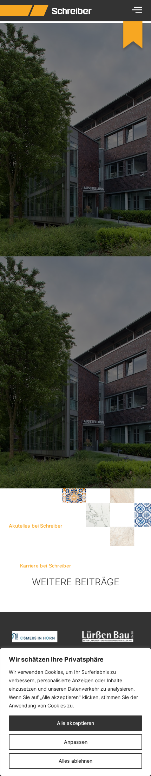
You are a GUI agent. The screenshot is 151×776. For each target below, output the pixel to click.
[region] (75, 712)
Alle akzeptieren (75, 723)
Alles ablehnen (75, 761)
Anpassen (75, 742)
